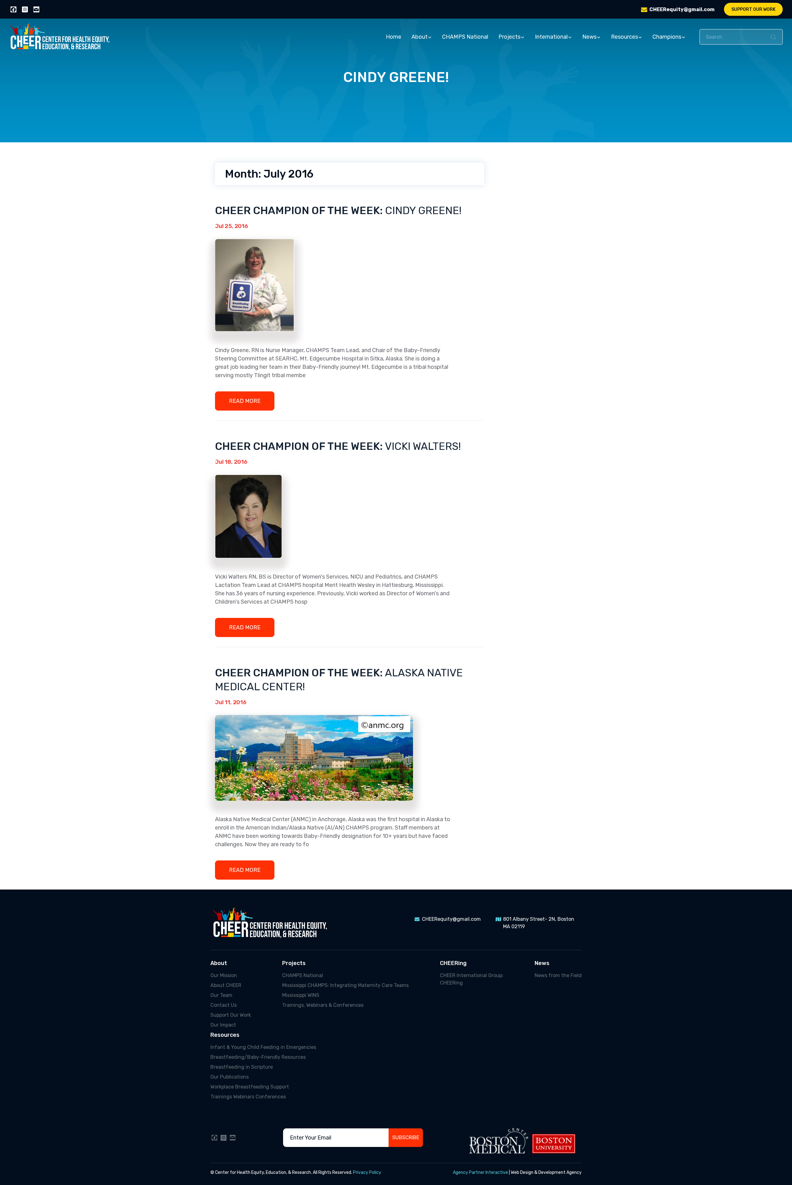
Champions (666, 36)
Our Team (221, 995)
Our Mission (223, 975)
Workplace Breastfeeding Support (249, 1087)
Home (393, 36)
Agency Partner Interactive (480, 1172)
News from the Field (558, 975)
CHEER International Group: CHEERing (471, 979)
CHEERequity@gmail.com (682, 9)
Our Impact (223, 1025)
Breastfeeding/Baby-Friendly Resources (258, 1057)
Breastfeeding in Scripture (241, 1067)
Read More (244, 401)
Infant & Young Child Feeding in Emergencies (263, 1047)
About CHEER (225, 985)
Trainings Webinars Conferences (248, 1097)
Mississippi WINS (300, 995)
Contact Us (223, 1005)
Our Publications (229, 1077)
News (589, 36)
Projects (509, 36)
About (419, 36)
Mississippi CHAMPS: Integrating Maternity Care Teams (345, 985)
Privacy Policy (367, 1172)
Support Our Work (753, 9)
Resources (624, 36)
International (551, 36)
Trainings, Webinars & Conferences (323, 1005)
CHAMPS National (465, 36)
